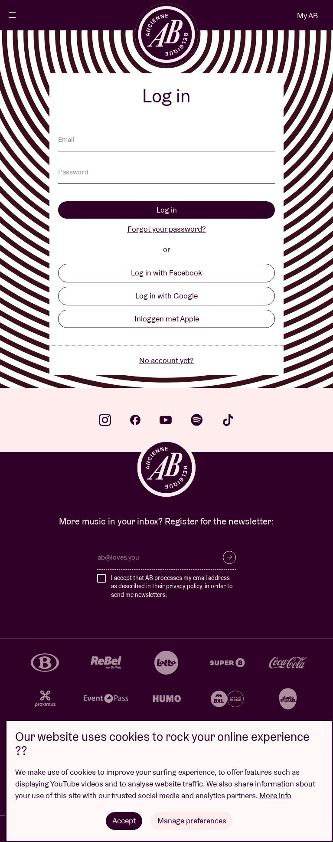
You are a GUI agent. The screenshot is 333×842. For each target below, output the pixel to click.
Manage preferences (191, 821)
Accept (124, 821)
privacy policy (184, 586)
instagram (105, 420)
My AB (307, 15)
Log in (167, 210)
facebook (135, 420)
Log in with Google (166, 296)
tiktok (228, 420)
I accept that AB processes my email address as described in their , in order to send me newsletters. (172, 586)
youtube (166, 420)
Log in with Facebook (166, 273)
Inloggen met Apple (166, 319)
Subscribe (229, 557)
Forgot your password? (166, 229)
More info (275, 795)
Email (66, 140)
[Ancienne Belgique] (166, 34)
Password (73, 173)
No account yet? (166, 360)
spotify (197, 420)
